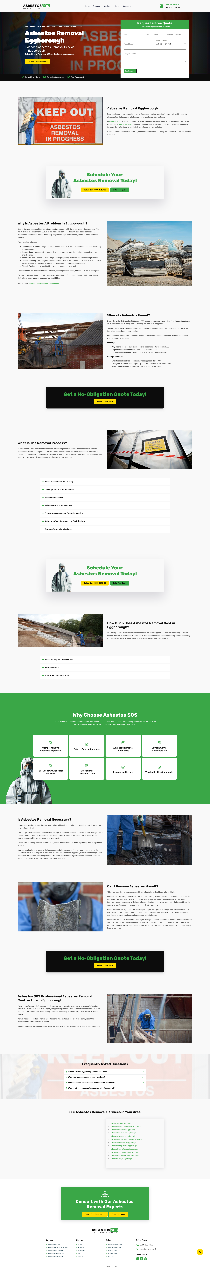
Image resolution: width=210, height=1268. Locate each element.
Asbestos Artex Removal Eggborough (123, 1142)
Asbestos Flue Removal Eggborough (123, 1136)
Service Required (161, 41)
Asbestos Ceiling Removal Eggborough (124, 1146)
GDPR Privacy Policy (114, 1247)
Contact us (126, 6)
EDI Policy (111, 1256)
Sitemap (80, 1256)
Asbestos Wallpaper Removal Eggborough (125, 1155)
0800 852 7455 (172, 7)
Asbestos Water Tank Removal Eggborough (125, 1152)
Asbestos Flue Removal (55, 1256)
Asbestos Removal (54, 1244)
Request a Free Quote (105, 401)
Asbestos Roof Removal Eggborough (123, 1130)
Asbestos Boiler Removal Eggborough (123, 1133)
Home (87, 6)
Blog (117, 6)
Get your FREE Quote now (37, 62)
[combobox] (171, 44)
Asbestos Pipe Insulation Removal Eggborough (126, 1139)
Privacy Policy (112, 1253)
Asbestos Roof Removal (55, 1250)
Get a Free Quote (119, 190)
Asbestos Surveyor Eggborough (121, 1159)
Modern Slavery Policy (115, 1244)
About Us (81, 1247)
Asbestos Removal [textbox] (163, 44)
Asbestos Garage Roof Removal (58, 1247)
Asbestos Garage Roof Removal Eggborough (126, 1126)
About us (96, 6)
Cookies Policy (112, 1250)
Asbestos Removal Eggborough (121, 1123)
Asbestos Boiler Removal (56, 1253)
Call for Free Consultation (95, 1214)
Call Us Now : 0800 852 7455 (95, 190)
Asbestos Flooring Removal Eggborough (124, 1149)
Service (107, 6)
